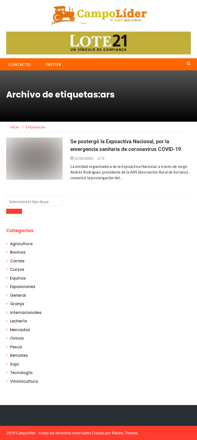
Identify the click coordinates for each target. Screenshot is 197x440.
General (18, 295)
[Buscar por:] (34, 201)
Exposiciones (22, 286)
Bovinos (18, 252)
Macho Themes (125, 433)
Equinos (18, 278)
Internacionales (26, 312)
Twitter (53, 64)
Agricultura (24, 177)
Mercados (20, 329)
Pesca (16, 347)
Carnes (17, 261)
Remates (19, 355)
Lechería (18, 321)
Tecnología (21, 372)
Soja (14, 364)
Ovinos (17, 338)
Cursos (17, 269)
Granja (17, 304)
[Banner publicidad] (98, 42)
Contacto (19, 64)
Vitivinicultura (24, 381)
